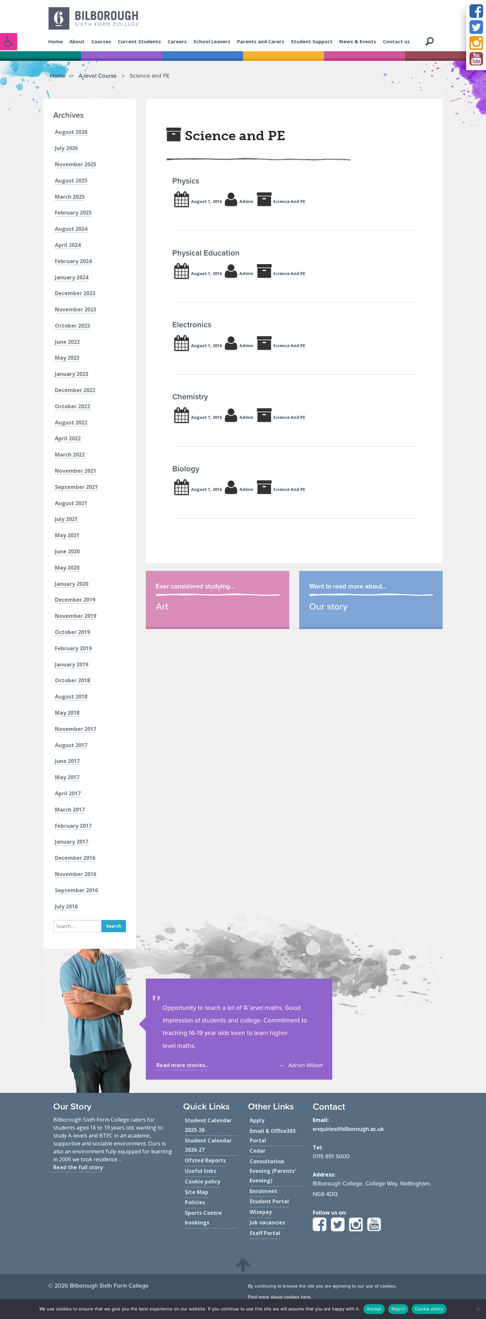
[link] (8, 41)
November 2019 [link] (75, 616)
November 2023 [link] (75, 309)
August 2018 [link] (71, 696)
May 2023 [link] (67, 357)
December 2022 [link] (75, 390)
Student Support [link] (312, 41)
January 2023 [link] (71, 374)
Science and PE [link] (289, 201)
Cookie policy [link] (202, 1181)
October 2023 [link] (72, 325)
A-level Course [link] (98, 75)
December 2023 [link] (75, 293)
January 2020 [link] (71, 583)
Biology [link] (185, 469)
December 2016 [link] (75, 857)
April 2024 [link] (68, 245)
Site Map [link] (196, 1192)
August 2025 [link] (71, 180)
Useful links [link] (200, 1171)
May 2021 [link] (67, 535)
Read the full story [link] (78, 1167)
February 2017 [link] (73, 825)
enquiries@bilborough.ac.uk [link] (348, 1129)
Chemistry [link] (190, 397)
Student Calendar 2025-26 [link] (208, 1125)
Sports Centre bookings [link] (203, 1217)
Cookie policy (429, 1308)
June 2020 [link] (67, 551)
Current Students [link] (139, 41)
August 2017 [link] (71, 745)
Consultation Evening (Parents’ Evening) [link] (273, 1171)
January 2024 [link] (71, 277)
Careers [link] (177, 41)
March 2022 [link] (70, 454)
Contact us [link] (396, 41)
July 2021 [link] (66, 519)
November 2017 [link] (75, 729)
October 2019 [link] (72, 632)
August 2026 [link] (71, 132)
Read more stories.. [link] (182, 1065)
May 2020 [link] (67, 567)
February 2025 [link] (73, 212)
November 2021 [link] (75, 470)
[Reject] (477, 1309)
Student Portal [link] (269, 1201)
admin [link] (246, 201)
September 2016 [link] (76, 890)
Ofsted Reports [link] (205, 1160)
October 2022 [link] (72, 406)
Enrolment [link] (263, 1191)
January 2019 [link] (71, 664)
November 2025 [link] (75, 164)
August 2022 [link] (71, 422)
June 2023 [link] (67, 341)
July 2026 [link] (66, 148)
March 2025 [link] (70, 196)
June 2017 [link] (67, 761)
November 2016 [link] (75, 874)
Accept (374, 1308)
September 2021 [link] (76, 487)
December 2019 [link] (75, 599)
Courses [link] (101, 41)
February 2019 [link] (73, 648)
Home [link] (55, 41)
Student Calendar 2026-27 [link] (208, 1145)
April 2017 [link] (68, 793)
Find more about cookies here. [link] (279, 1297)
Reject (398, 1308)
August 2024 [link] (71, 228)
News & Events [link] (357, 41)
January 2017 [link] (71, 841)
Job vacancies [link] (267, 1222)
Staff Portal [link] (265, 1233)
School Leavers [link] (211, 41)
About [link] (77, 41)
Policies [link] (195, 1202)
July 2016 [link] (66, 906)
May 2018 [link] (67, 712)
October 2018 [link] (72, 680)
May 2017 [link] (67, 777)
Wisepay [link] (261, 1212)
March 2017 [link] (70, 809)
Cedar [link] (257, 1150)
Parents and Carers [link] (260, 41)
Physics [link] (185, 181)
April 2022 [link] (68, 438)
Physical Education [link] (206, 253)
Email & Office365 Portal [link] (273, 1135)
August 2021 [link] (71, 503)
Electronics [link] (191, 325)
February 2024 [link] (73, 261)
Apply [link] (257, 1120)
